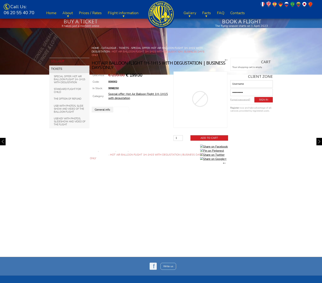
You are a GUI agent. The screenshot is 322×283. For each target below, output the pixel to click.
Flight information (123, 12)
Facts (206, 12)
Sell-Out (57, 61)
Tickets (56, 69)
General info (102, 110)
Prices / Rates (90, 12)
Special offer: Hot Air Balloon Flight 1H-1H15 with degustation (69, 79)
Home (51, 12)
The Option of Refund (67, 99)
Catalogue (108, 48)
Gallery (190, 12)
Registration (251, 116)
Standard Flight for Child (67, 90)
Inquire (121, 109)
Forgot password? (240, 99)
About (67, 12)
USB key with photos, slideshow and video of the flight (70, 121)
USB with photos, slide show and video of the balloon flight (69, 109)
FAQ (220, 12)
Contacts (237, 12)
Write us (168, 266)
